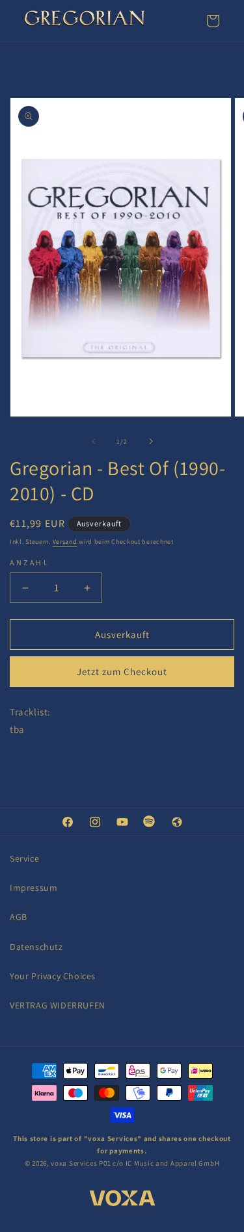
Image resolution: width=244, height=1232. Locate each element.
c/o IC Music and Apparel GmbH (166, 1163)
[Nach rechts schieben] (151, 441)
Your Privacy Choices (53, 976)
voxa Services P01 (81, 1163)
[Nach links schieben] (93, 441)
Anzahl (30, 562)
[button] (212, 20)
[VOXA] (122, 1199)
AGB (18, 917)
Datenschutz (36, 947)
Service (24, 858)
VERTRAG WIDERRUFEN (57, 1005)
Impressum (33, 887)
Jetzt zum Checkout (122, 671)
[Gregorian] (85, 20)
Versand (65, 541)
